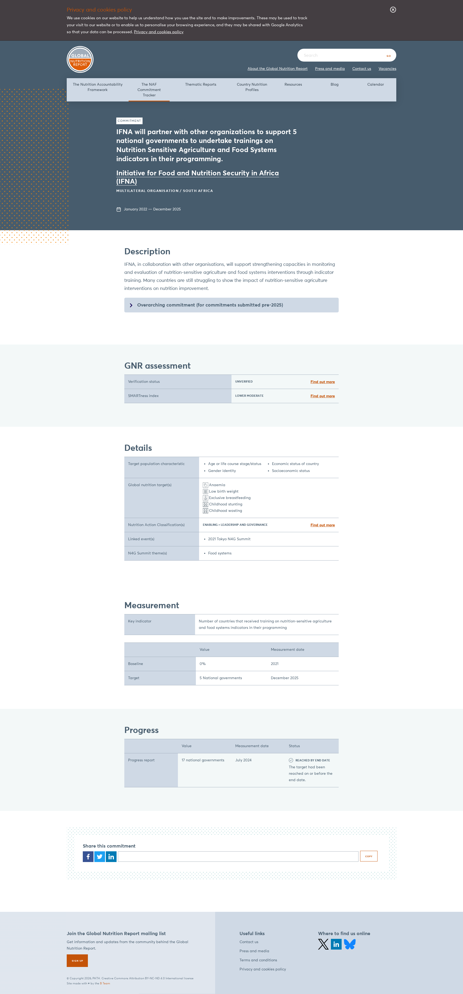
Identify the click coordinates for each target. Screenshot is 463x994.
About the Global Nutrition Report (278, 68)
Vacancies (387, 68)
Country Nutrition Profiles (252, 87)
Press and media (330, 68)
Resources (293, 84)
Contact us (361, 68)
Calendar (375, 84)
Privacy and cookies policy (159, 31)
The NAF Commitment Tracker (149, 89)
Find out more (323, 381)
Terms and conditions (258, 960)
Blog (334, 84)
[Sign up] (77, 960)
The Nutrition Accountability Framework (97, 87)
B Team (105, 983)
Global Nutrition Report (80, 59)
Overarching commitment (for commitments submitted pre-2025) (210, 305)
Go (389, 55)
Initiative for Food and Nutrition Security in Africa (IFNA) (197, 177)
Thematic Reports (200, 84)
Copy (369, 856)
